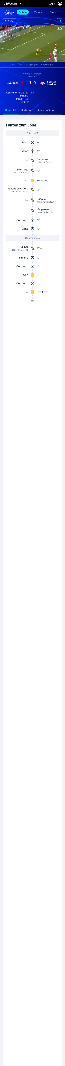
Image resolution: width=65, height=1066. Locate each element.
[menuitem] (24, 12)
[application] (32, 43)
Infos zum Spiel (45, 110)
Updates (26, 110)
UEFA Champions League (8, 12)
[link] (23, 12)
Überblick (11, 110)
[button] (54, 12)
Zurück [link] (11, 21)
